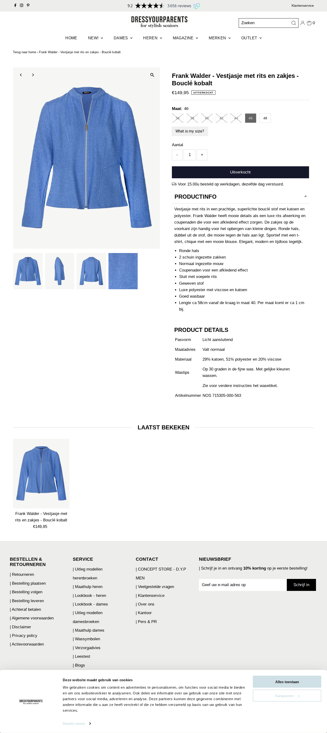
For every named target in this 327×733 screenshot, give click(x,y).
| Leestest (81, 656)
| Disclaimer (20, 627)
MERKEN (218, 38)
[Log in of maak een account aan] (302, 23)
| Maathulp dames (88, 630)
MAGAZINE (184, 38)
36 (178, 118)
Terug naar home (24, 52)
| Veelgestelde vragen (155, 586)
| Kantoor (144, 613)
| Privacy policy (23, 635)
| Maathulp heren (87, 586)
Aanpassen (284, 695)
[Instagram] (21, 6)
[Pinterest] (28, 6)
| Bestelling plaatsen (28, 583)
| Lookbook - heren (89, 595)
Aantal (177, 145)
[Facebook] (15, 6)
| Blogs (79, 665)
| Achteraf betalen (25, 609)
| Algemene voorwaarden (32, 618)
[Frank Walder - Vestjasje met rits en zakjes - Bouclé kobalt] (41, 473)
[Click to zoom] (152, 75)
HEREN (150, 38)
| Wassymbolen (86, 639)
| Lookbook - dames (90, 604)
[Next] (32, 74)
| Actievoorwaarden (27, 644)
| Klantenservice (150, 595)
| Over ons (145, 604)
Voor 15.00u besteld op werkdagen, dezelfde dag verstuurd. (231, 184)
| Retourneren (22, 574)
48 (265, 118)
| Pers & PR (146, 621)
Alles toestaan (287, 682)
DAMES (121, 38)
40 (207, 118)
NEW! (94, 38)
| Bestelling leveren (27, 601)
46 (251, 118)
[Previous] (21, 74)
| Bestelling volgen (26, 592)
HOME (71, 38)
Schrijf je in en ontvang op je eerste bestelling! (254, 568)
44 (236, 118)
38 (192, 118)
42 (221, 118)
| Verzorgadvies (87, 648)
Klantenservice (303, 5)
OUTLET (249, 38)
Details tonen (74, 723)
